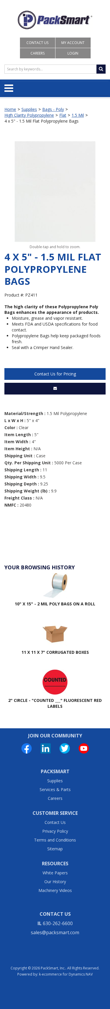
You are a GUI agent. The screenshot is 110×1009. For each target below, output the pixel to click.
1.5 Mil (78, 115)
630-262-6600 (58, 923)
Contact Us (37, 42)
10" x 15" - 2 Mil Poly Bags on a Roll (55, 604)
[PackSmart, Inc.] (55, 20)
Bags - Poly (53, 109)
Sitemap (55, 848)
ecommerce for (67, 974)
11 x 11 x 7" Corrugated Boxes (55, 652)
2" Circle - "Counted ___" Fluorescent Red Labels (55, 703)
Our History (55, 881)
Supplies (29, 109)
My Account (72, 42)
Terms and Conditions (55, 840)
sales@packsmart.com (55, 932)
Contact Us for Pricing (55, 374)
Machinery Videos (55, 890)
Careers (38, 53)
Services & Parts (55, 789)
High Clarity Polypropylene (29, 115)
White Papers (55, 873)
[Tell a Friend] (55, 389)
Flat (62, 115)
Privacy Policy (55, 831)
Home (10, 109)
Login (72, 53)
